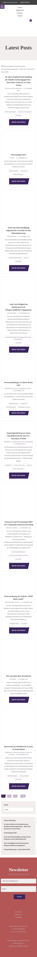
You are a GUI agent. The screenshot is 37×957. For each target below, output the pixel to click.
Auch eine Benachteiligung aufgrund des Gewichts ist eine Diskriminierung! (18, 230)
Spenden (19, 16)
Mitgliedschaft (20, 10)
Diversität (24, 171)
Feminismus (7, 441)
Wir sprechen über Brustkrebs (18, 676)
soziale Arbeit (24, 776)
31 (23, 796)
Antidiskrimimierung (15, 257)
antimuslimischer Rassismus (18, 555)
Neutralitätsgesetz (25, 112)
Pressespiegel (18, 174)
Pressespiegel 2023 (18, 155)
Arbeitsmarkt (13, 171)
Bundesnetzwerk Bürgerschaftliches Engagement (18, 338)
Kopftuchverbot (10, 112)
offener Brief (11, 407)
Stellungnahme (18, 468)
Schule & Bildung (16, 88)
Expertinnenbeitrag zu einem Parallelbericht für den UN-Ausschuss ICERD (18, 436)
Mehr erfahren (18, 122)
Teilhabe (18, 115)
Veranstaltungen (12, 528)
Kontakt (20, 7)
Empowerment (12, 776)
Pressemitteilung (24, 407)
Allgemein (12, 679)
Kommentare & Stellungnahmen (15, 388)
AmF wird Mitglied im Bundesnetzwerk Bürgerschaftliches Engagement (18, 307)
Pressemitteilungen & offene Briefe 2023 (17, 849)
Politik (7, 88)
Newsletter (20, 13)
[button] (2, 6)
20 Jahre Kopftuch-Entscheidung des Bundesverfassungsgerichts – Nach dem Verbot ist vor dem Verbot (17, 826)
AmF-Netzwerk (11, 236)
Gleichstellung (19, 465)
